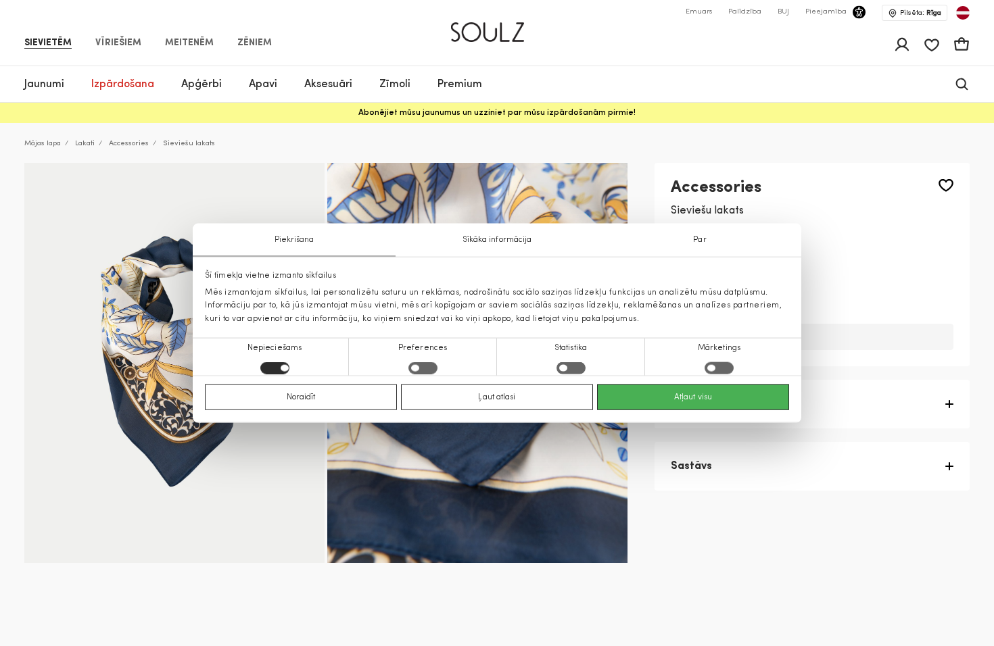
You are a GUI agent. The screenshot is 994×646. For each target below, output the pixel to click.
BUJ (783, 12)
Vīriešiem (118, 43)
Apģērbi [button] (201, 84)
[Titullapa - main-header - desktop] (497, 26)
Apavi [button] (263, 84)
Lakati (85, 143)
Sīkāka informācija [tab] (497, 240)
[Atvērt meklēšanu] (962, 84)
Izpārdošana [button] (122, 84)
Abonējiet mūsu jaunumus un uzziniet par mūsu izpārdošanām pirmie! (497, 113)
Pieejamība (826, 12)
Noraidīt (301, 397)
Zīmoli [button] (394, 84)
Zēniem (254, 43)
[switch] (422, 368)
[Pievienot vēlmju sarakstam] (946, 185)
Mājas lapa (42, 143)
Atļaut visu (693, 397)
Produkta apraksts (719, 404)
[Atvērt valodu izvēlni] (963, 13)
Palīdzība (744, 12)
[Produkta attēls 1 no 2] (174, 363)
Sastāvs (691, 466)
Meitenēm (189, 43)
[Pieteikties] (902, 44)
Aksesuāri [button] (328, 84)
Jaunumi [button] (44, 84)
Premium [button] (459, 84)
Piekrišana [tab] (294, 240)
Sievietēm (48, 43)
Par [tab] (699, 240)
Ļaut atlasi (496, 397)
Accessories (129, 143)
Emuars (699, 12)
